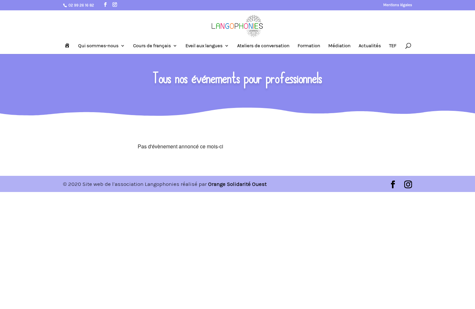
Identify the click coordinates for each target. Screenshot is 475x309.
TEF (392, 45)
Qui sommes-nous (98, 45)
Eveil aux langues (204, 45)
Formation (309, 45)
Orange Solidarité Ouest (237, 184)
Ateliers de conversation (263, 45)
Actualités (370, 45)
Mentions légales (397, 5)
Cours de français (152, 45)
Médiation (339, 45)
